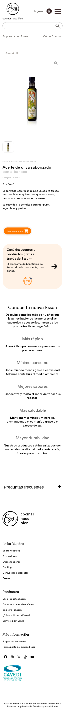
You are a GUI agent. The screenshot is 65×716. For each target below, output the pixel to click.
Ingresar (39, 11)
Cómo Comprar (52, 36)
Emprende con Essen (15, 36)
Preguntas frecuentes (14, 641)
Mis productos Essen (14, 599)
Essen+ (6, 578)
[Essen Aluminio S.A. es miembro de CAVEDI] (32, 672)
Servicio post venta (13, 621)
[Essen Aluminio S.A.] (12, 11)
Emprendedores (11, 562)
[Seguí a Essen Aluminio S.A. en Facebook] (6, 657)
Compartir (10, 53)
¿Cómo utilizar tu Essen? (16, 615)
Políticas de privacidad (19, 706)
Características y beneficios (18, 604)
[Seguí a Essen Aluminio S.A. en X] (19, 657)
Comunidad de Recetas (15, 573)
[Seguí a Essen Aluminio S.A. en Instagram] (13, 657)
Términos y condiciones (45, 706)
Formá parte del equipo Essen (19, 647)
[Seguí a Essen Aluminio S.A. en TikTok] (26, 657)
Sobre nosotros (11, 551)
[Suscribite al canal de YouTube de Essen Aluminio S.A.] (33, 657)
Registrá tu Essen (12, 610)
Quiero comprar (14, 231)
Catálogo (7, 567)
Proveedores (9, 556)
